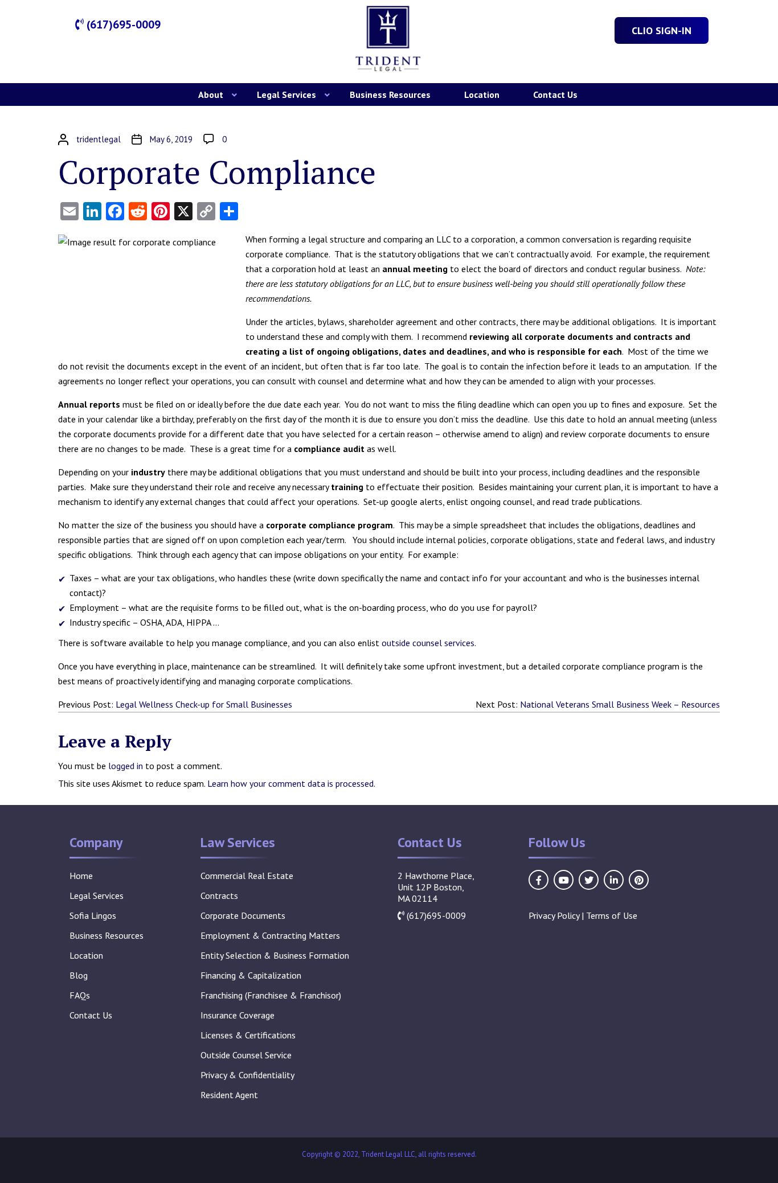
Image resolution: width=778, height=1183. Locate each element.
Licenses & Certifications (248, 1035)
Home (81, 875)
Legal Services (286, 94)
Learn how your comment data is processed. (291, 783)
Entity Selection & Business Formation (274, 955)
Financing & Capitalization (250, 975)
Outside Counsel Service (246, 1055)
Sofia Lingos (92, 915)
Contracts (219, 895)
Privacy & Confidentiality (247, 1075)
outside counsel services (428, 642)
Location (481, 94)
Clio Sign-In (661, 30)
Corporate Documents (242, 915)
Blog (78, 975)
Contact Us (555, 94)
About (210, 94)
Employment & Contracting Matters (270, 935)
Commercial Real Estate (246, 875)
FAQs (79, 995)
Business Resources (390, 94)
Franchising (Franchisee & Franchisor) (270, 995)
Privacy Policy (554, 915)
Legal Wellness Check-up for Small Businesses (204, 704)
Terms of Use (611, 915)
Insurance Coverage (237, 1015)
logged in (125, 765)
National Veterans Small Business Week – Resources (620, 704)
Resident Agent (229, 1094)
